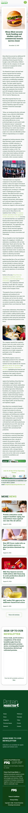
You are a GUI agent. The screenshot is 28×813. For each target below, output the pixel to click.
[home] (4, 2)
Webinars (19, 714)
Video (18, 720)
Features (5, 726)
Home (5, 714)
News (4, 717)
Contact (19, 726)
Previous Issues (7, 723)
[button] (25, 2)
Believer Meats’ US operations (12, 365)
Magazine (6, 720)
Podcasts (19, 717)
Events (19, 723)
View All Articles (14, 615)
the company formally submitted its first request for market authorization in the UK (13, 214)
